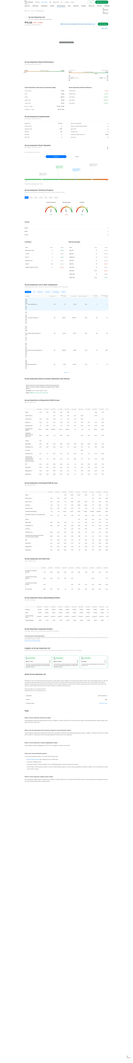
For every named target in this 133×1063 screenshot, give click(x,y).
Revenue (48, 292)
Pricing (72, 2)
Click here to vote (103, 703)
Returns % (40, 292)
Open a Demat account (33, 759)
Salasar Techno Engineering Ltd (35, 350)
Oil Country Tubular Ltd (33, 317)
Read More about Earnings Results (32, 640)
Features (67, 2)
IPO (61, 2)
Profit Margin (56, 292)
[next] (107, 661)
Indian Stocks (44, 2)
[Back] (25, 11)
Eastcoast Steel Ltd (32, 364)
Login (90, 2)
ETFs (50, 2)
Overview (28, 292)
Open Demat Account (102, 2)
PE (34, 292)
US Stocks (37, 2)
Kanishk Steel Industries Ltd (34, 333)
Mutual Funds (56, 2)
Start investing (103, 24)
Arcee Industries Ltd (32, 304)
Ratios (63, 292)
